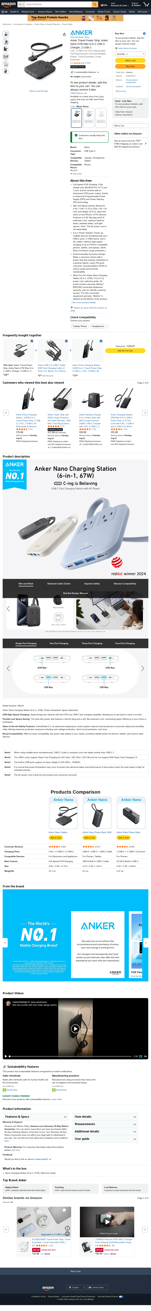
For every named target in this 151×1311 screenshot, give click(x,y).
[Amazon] (8, 4)
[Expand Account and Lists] (128, 5)
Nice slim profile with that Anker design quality (35, 1005)
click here (15, 1150)
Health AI (14, 11)
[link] (53, 350)
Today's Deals (119, 11)
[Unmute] (145, 1056)
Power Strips (67, 24)
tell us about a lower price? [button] (35, 1159)
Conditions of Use (38, 1297)
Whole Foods (104, 11)
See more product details (84, 302)
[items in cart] (146, 4)
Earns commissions (39, 1002)
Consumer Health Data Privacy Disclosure (78, 1297)
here (6, 1141)
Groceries (90, 11)
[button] (4, 12)
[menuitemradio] (140, 1056)
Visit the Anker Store (79, 37)
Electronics (7, 24)
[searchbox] (58, 4)
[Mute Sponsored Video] (67, 1234)
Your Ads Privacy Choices (107, 1297)
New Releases (76, 11)
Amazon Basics (45, 11)
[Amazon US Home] (48, 1289)
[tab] (26, 583)
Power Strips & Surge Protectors (47, 24)
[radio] (6, 34)
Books (132, 11)
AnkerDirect (130, 76)
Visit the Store (137, 976)
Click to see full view (38, 91)
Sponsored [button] (7, 1202)
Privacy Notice (53, 1297)
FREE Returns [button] (77, 93)
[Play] (5, 1056)
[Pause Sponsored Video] (67, 1228)
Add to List (119, 125)
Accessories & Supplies (23, 24)
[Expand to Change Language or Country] (107, 5)
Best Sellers (60, 11)
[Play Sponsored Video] (107, 1222)
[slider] (70, 1056)
